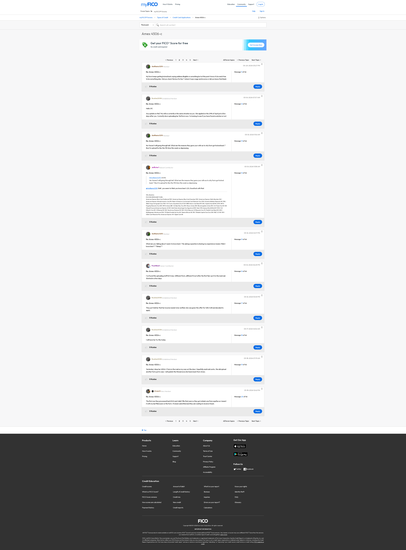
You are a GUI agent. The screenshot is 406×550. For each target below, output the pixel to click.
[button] (262, 63)
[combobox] (210, 25)
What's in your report (211, 486)
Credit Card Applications (182, 17)
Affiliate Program (209, 467)
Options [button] (263, 17)
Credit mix (176, 497)
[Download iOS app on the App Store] (240, 446)
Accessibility (207, 472)
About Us (206, 446)
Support (251, 4)
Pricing (177, 4)
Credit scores (147, 486)
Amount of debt (179, 486)
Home (144, 446)
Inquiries (207, 497)
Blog (174, 462)
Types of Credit (162, 17)
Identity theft (239, 492)
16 (242, 271)
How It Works (168, 4)
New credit (177, 502)
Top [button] (145, 430)
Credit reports (178, 508)
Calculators (208, 508)
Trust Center (207, 456)
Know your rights (241, 486)
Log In (260, 4)
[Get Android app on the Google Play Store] (240, 454)
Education (231, 4)
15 (242, 239)
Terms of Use (208, 451)
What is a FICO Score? (150, 492)
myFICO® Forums (160, 11)
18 (242, 335)
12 (242, 104)
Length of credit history (181, 492)
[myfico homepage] (150, 5)
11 (241, 72)
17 (242, 303)
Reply (258, 87)
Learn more (223, 534)
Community (241, 4)
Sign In (262, 11)
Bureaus (207, 492)
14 (242, 173)
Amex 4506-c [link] (200, 17)
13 (242, 141)
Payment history (148, 508)
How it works (147, 451)
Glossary (238, 502)
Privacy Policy (208, 462)
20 (242, 397)
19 (242, 364)
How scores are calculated (151, 502)
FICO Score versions (149, 497)
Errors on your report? (212, 502)
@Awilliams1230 (155, 178)
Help (253, 11)
